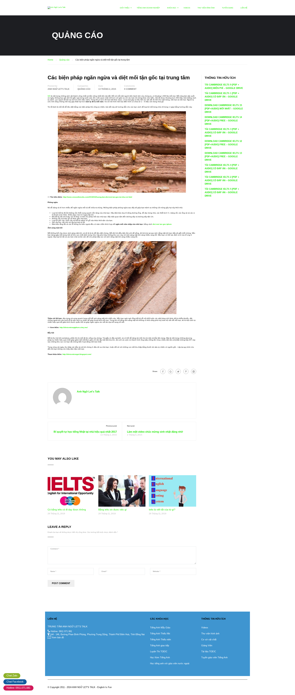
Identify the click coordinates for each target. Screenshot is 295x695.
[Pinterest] (185, 371)
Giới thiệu (124, 8)
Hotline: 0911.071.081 (18, 687)
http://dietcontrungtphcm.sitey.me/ (74, 327)
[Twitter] (178, 371)
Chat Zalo (11, 675)
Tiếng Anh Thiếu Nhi (160, 633)
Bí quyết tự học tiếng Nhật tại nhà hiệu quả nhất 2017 (85, 431)
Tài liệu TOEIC (208, 651)
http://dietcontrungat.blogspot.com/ (76, 354)
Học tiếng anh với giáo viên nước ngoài (169, 663)
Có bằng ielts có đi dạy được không (67, 509)
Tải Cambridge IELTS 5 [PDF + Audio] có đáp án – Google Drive (222, 192)
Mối (49, 96)
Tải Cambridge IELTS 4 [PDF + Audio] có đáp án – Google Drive (222, 168)
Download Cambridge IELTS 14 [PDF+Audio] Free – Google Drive (223, 120)
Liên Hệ (244, 8)
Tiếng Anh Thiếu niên (160, 639)
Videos (187, 8)
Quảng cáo (84, 89)
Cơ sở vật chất (208, 639)
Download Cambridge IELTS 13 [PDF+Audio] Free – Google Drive (223, 156)
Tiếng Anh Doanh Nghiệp (148, 8)
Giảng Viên (206, 645)
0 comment (130, 89)
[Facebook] (162, 371)
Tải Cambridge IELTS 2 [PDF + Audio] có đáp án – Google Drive (222, 180)
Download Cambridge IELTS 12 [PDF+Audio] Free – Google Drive (223, 144)
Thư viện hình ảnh (206, 8)
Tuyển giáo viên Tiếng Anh (214, 657)
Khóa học (171, 8)
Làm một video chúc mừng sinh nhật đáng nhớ (155, 431)
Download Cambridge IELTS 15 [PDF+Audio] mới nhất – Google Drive (224, 108)
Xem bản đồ (58, 637)
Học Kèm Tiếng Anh (160, 657)
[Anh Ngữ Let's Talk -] (56, 9)
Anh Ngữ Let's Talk (58, 89)
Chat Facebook (15, 681)
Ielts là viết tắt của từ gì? (162, 509)
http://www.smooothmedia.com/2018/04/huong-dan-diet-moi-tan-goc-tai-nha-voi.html (97, 197)
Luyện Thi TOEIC (158, 651)
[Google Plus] (170, 371)
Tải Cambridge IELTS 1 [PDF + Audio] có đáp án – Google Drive (222, 96)
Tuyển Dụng (227, 8)
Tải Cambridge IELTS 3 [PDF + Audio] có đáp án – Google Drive (222, 132)
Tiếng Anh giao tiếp (159, 645)
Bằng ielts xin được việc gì (112, 509)
